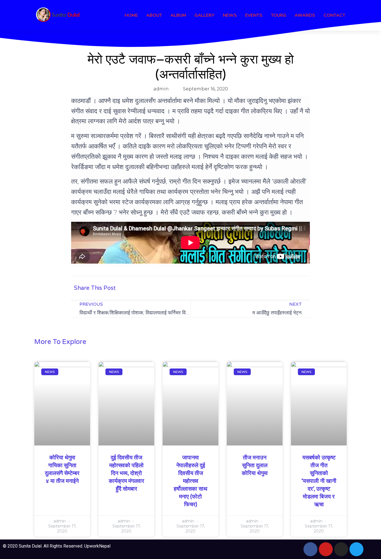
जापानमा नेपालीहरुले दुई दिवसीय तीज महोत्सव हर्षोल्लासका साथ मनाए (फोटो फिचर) (190, 481)
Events (253, 15)
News (230, 15)
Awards (305, 15)
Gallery (204, 15)
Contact (334, 15)
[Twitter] (356, 549)
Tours (278, 15)
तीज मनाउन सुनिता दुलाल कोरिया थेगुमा (255, 465)
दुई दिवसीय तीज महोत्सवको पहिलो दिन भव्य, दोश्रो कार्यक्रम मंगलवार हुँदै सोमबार (126, 473)
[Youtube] (326, 549)
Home (131, 15)
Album (178, 15)
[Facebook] (310, 549)
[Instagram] (341, 549)
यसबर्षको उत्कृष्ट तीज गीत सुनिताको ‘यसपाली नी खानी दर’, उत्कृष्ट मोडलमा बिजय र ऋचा (319, 481)
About (154, 15)
